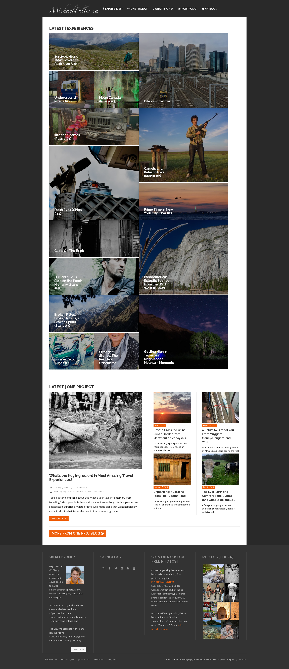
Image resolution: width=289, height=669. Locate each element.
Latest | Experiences (71, 28)
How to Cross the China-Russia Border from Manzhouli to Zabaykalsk (170, 434)
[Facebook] (110, 568)
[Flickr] (122, 568)
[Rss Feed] (103, 568)
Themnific (242, 659)
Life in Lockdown (157, 101)
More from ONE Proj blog (76, 533)
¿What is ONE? (163, 9)
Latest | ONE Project (71, 386)
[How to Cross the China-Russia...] (172, 407)
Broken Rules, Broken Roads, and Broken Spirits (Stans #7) (69, 320)
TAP (205, 636)
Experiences (111, 9)
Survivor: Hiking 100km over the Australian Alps (66, 60)
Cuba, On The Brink (69, 251)
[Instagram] (128, 568)
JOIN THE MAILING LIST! (162, 581)
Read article (59, 518)
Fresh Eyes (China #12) (68, 211)
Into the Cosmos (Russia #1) (67, 137)
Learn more (78, 649)
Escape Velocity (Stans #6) (66, 361)
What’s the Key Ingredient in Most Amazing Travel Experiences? (91, 477)
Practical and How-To (77, 492)
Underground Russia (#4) (65, 99)
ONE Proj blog (60, 492)
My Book (211, 9)
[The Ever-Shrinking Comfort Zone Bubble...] (220, 469)
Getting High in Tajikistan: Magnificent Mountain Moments (159, 357)
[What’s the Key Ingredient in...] (95, 430)
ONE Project (136, 9)
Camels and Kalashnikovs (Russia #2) (154, 172)
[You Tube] (134, 568)
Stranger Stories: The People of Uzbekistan (108, 357)
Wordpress (220, 659)
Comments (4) (81, 488)
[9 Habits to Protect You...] (220, 407)
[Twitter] (116, 568)
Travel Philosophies (95, 492)
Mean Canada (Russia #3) (110, 99)
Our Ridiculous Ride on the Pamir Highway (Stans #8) (68, 282)
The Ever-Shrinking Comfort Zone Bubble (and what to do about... (218, 495)
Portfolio (189, 9)
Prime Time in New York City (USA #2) (158, 211)
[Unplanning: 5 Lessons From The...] (172, 469)
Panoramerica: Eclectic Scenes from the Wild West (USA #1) (156, 282)
